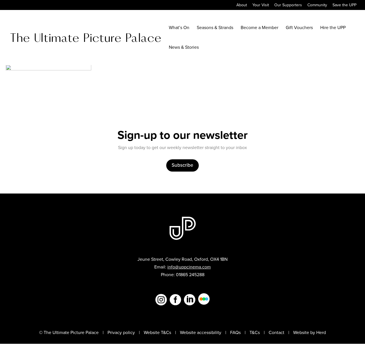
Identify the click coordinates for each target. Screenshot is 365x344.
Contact (276, 332)
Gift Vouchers (299, 28)
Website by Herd (309, 332)
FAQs (235, 332)
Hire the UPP (333, 28)
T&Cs (255, 332)
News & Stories (184, 47)
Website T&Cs (157, 332)
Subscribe (182, 165)
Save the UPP (344, 5)
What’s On (179, 28)
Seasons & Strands (215, 28)
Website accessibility (200, 332)
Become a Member (259, 28)
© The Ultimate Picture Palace (69, 332)
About (241, 5)
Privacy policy (121, 332)
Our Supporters (288, 5)
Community (317, 5)
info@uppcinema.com (189, 267)
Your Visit (260, 5)
